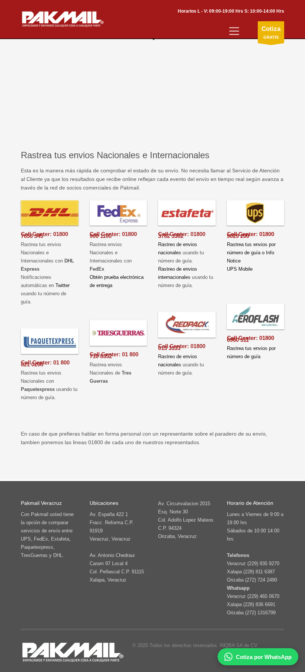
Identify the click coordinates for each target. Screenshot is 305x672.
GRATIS (270, 32)
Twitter (62, 285)
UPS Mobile (240, 269)
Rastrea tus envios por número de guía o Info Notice (251, 253)
